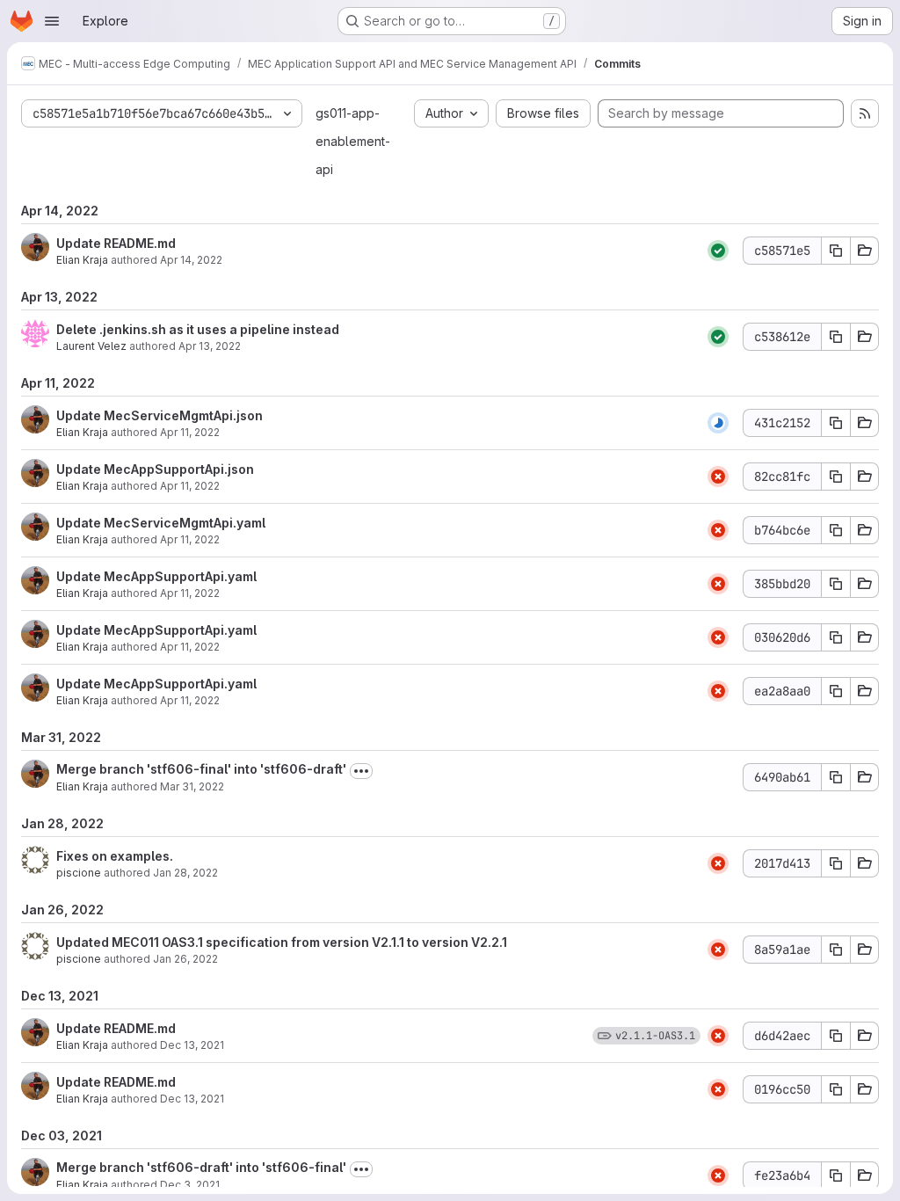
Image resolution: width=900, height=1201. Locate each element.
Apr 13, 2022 (209, 346)
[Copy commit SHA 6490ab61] (836, 777)
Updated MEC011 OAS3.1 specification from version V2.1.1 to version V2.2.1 (281, 942)
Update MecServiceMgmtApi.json (159, 415)
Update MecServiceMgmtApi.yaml (160, 522)
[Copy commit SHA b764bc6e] (836, 530)
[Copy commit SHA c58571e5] (836, 251)
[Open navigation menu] (52, 21)
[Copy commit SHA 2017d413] (836, 863)
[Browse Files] (865, 251)
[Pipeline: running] (718, 422)
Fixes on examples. (114, 855)
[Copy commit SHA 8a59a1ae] (836, 949)
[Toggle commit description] (361, 771)
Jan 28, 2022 (185, 872)
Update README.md (116, 243)
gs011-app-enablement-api (353, 141)
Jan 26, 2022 (185, 958)
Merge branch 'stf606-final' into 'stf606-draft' (201, 768)
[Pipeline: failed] (718, 476)
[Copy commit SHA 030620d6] (836, 637)
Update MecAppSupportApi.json (155, 469)
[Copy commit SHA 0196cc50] (836, 1089)
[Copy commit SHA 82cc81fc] (836, 476)
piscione (78, 872)
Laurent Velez (91, 346)
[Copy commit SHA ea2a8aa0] (836, 691)
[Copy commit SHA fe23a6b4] (836, 1175)
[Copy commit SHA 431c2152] (836, 423)
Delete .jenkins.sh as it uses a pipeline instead (197, 329)
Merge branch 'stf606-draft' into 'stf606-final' (201, 1167)
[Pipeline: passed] (718, 250)
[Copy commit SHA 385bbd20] (836, 584)
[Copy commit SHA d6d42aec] (836, 1036)
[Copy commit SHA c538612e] (836, 337)
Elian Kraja (82, 259)
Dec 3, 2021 (190, 1184)
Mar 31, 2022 (192, 786)
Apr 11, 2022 (190, 432)
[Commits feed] (865, 113)
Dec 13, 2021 (192, 1045)
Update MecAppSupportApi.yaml (156, 576)
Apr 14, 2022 (191, 259)
